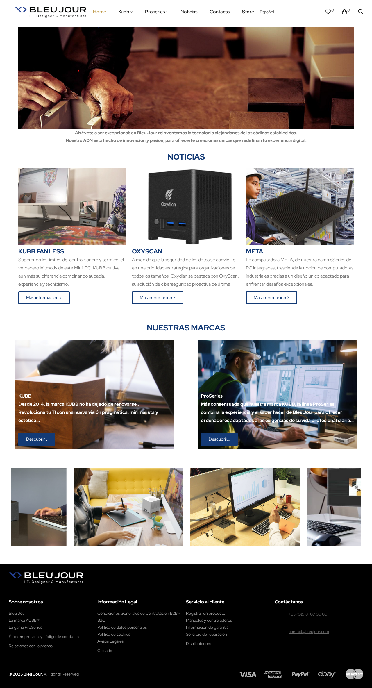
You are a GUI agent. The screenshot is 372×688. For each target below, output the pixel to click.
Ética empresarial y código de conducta (44, 636)
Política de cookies (113, 634)
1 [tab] (183, 550)
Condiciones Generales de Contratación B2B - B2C (138, 617)
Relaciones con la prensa (31, 645)
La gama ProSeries (25, 627)
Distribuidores (198, 643)
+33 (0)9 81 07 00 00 (308, 614)
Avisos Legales (110, 641)
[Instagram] (40, 592)
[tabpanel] (127, 507)
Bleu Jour (17, 613)
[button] (44, 297)
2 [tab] (189, 550)
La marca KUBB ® (24, 620)
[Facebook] (28, 592)
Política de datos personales (122, 627)
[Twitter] (53, 592)
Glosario (104, 650)
